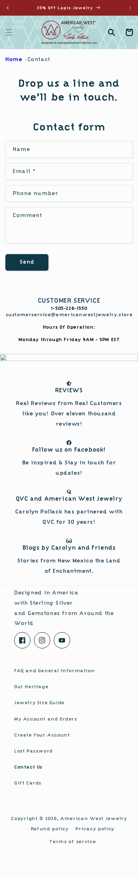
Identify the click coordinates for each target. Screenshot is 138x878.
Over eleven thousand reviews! (69, 413)
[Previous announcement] (8, 8)
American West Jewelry (93, 818)
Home (13, 59)
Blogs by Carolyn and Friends (69, 548)
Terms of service (72, 841)
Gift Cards (27, 782)
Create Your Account (42, 734)
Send (27, 262)
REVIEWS (68, 390)
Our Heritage (31, 686)
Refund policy (50, 828)
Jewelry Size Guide (39, 702)
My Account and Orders (45, 718)
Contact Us (28, 766)
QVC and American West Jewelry (69, 499)
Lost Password (33, 750)
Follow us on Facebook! (69, 450)
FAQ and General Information (54, 670)
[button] (9, 32)
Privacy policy (94, 828)
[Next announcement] (130, 8)
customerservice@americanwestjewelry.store (69, 314)
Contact (39, 59)
